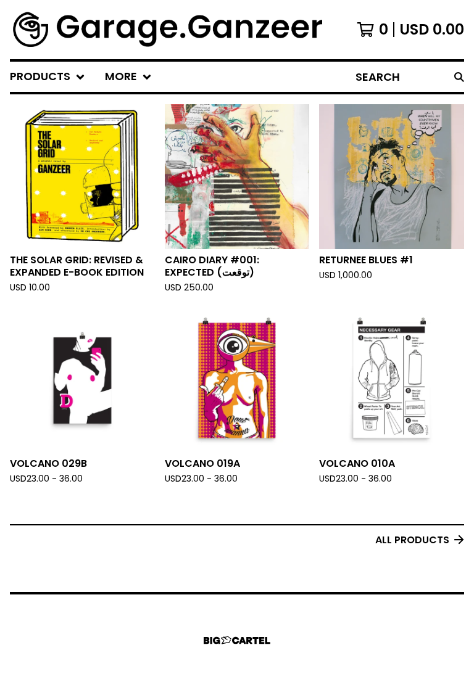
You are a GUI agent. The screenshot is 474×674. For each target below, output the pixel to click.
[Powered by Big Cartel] (237, 640)
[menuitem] (47, 77)
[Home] (169, 29)
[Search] (459, 77)
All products (412, 540)
